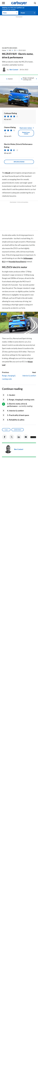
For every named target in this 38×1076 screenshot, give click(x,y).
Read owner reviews (26, 128)
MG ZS (7, 173)
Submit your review (26, 133)
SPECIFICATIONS (19, 162)
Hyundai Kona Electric (17, 261)
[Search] (35, 3)
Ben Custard (14, 69)
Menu (3, 3)
